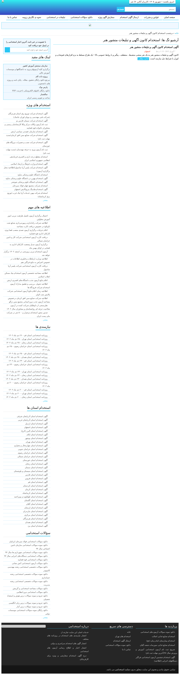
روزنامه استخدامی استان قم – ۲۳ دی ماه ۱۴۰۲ (28, 361)
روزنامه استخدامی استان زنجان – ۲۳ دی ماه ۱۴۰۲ (27, 375)
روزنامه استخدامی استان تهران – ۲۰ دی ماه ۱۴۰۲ (27, 393)
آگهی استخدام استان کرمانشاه (35, 493)
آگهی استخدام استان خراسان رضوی (33, 453)
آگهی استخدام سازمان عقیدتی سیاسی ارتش (29, 132)
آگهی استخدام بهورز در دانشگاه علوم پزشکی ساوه (27, 178)
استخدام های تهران (123, 636)
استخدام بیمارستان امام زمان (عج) (160, 641)
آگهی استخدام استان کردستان (35, 486)
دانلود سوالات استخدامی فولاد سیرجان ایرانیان (28, 542)
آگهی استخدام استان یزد (38, 526)
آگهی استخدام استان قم (38, 482)
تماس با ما (12, 17)
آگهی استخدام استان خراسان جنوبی (33, 449)
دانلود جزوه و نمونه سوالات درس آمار (32, 607)
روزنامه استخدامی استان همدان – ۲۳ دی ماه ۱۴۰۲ (27, 379)
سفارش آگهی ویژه (106, 17)
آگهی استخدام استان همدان (36, 522)
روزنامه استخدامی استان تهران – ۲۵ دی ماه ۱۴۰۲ (27, 339)
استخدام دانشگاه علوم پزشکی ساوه (33, 175)
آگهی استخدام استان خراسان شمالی (32, 456)
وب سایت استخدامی (124, 669)
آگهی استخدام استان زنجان (36, 464)
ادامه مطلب (143, 59)
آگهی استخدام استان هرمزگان (35, 519)
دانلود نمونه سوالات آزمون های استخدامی (157, 632)
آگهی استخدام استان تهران (37, 442)
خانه (177, 33)
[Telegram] (14, 669)
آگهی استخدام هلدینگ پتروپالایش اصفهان (31, 189)
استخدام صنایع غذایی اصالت (163, 636)
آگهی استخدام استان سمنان (36, 467)
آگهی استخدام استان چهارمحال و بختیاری (31, 446)
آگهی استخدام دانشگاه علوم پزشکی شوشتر (29, 182)
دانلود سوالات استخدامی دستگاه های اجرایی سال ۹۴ (26, 556)
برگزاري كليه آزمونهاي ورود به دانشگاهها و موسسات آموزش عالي (28, 69)
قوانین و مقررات (151, 17)
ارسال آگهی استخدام (129, 17)
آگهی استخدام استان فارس (36, 475)
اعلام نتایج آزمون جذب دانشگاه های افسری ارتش (27, 280)
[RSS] (7, 669)
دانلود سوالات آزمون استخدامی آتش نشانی (30, 563)
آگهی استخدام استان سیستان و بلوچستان (31, 471)
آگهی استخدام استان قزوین (36, 478)
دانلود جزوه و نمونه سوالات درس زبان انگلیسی (28, 603)
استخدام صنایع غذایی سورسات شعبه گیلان (157, 645)
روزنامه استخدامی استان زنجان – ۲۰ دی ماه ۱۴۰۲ (27, 397)
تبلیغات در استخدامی (56, 17)
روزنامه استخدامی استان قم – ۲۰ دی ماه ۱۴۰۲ (28, 390)
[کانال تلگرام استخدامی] (90, 25)
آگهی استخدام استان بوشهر (36, 438)
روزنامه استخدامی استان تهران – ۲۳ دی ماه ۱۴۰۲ (27, 372)
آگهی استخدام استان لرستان (36, 508)
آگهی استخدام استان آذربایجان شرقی (32, 416)
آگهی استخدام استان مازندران (35, 511)
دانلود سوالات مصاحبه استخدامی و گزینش (30, 588)
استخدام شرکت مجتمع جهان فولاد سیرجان (30, 186)
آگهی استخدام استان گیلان (37, 504)
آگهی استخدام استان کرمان (36, 489)
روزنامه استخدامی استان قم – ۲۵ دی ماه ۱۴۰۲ (28, 353)
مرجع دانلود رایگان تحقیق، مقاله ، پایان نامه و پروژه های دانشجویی (28, 80)
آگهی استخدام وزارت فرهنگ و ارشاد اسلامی (29, 164)
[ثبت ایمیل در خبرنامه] (7, 49)
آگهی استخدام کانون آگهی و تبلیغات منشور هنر (154, 47)
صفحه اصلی (170, 17)
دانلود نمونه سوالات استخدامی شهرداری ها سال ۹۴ (26, 552)
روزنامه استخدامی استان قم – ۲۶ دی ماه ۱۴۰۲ (28, 335)
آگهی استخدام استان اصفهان (36, 427)
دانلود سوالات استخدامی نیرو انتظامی (32, 592)
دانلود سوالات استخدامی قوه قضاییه (33, 560)
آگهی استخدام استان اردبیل (36, 424)
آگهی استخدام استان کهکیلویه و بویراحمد (31, 497)
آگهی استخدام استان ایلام (37, 435)
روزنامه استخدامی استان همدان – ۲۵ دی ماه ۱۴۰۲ (27, 357)
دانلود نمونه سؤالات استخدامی (118, 645)
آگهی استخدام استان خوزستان (35, 460)
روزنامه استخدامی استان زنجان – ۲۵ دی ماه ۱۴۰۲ (27, 343)
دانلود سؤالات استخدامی (82, 17)
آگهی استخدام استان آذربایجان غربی (33, 420)
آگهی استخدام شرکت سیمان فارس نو (32, 121)
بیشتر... (44, 200)
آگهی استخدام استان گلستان (36, 500)
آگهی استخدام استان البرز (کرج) (34, 431)
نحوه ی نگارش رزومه (32, 17)
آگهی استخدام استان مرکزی (36, 515)
